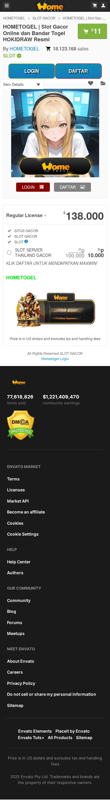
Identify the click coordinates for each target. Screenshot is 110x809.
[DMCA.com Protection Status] (20, 439)
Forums (14, 622)
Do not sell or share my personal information (51, 694)
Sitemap (15, 705)
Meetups (16, 633)
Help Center (19, 561)
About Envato (20, 661)
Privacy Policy (21, 683)
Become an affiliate (26, 511)
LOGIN (31, 71)
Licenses (16, 489)
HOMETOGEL (14, 17)
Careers (15, 672)
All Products (60, 737)
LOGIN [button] (28, 187)
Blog (11, 611)
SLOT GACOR (44, 17)
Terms (13, 478)
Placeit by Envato (72, 730)
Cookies (15, 523)
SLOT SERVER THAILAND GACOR (59, 252)
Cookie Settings (23, 533)
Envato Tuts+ (31, 737)
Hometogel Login (55, 358)
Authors (15, 572)
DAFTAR (78, 71)
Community (19, 600)
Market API (18, 500)
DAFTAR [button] (68, 187)
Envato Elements (35, 730)
